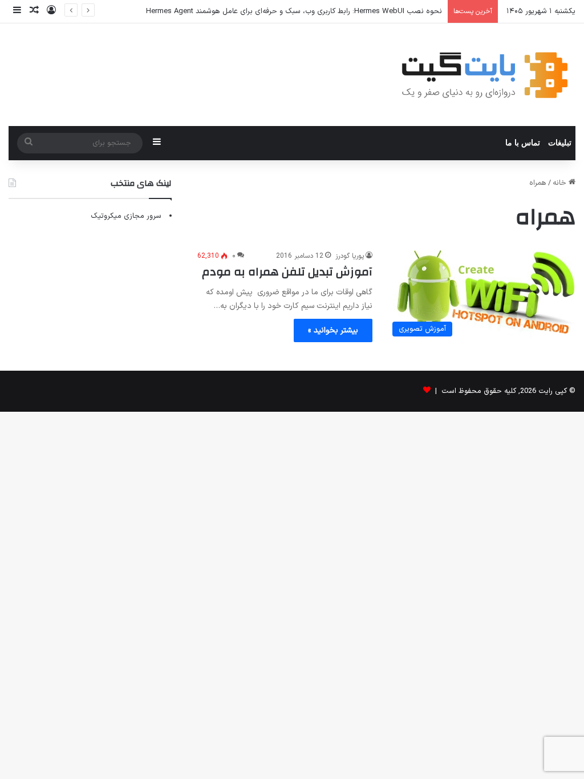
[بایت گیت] (485, 74)
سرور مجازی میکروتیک (126, 216)
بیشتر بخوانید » (333, 330)
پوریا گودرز (349, 256)
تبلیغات (559, 143)
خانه (561, 183)
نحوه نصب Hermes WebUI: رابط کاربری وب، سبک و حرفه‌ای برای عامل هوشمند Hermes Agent (294, 11)
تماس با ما (522, 143)
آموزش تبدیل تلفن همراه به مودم (287, 271)
